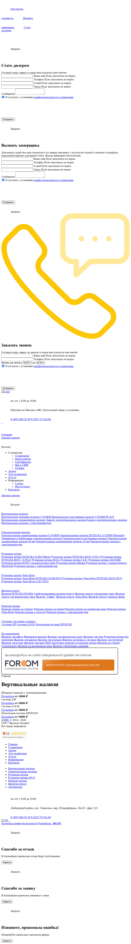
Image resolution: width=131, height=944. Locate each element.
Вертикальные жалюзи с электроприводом (26, 523)
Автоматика (15, 786)
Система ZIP (8, 624)
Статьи (19, 483)
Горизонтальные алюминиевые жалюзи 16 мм (62, 541)
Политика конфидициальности (19, 823)
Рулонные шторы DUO (21, 777)
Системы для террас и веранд (18, 621)
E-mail (37, 83)
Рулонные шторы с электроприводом (35, 566)
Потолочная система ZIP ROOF (53, 624)
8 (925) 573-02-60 (41, 419)
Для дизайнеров (17, 474)
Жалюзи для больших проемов (70, 645)
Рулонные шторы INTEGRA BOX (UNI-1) (76, 556)
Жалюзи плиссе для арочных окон (94, 593)
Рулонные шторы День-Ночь (18, 575)
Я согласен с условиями (39, 97)
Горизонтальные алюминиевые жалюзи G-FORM (30, 535)
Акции (12, 471)
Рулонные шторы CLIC (74, 559)
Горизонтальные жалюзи (15, 532)
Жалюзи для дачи (93, 636)
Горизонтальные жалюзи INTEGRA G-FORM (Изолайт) (92, 535)
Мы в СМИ (21, 465)
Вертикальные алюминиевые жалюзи (23, 520)
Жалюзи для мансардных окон (65, 636)
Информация (15, 759)
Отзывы (19, 468)
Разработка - (49, 823)
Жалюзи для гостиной (110, 639)
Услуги (12, 477)
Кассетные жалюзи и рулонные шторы (74, 642)
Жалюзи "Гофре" (45, 596)
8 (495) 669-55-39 (20, 419)
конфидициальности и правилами (54, 97)
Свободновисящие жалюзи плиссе (54, 593)
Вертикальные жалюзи (14, 513)
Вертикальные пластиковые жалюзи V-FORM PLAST (83, 516)
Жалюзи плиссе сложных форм (106, 596)
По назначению (10, 633)
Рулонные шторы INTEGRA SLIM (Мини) (26, 556)
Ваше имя (39, 75)
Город (37, 86)
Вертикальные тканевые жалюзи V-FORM (26, 516)
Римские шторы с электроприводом (67, 612)
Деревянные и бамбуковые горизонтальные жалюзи (31, 538)
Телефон (38, 79)
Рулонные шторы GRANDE (104, 559)
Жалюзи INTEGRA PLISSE (17, 593)
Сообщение (8, 93)
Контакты (14, 489)
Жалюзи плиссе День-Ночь (72, 596)
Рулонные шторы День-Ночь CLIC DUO (25, 581)
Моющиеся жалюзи (35, 636)
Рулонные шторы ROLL (46, 559)
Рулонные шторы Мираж (70, 563)
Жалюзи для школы (25, 639)
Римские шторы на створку (17, 609)
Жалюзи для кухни (12, 642)
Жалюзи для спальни (49, 639)
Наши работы (23, 458)
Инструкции (22, 486)
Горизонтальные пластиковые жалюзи (84, 538)
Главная (12, 744)
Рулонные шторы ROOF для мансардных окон (28, 563)
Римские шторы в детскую (30, 612)
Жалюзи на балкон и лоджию (79, 639)
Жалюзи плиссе (10, 590)
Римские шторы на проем (49, 609)
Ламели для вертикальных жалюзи (66, 520)
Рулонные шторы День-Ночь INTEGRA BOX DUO (92, 578)
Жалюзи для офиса (12, 636)
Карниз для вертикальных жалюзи (107, 520)
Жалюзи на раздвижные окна (35, 645)
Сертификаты (23, 461)
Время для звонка (11, 362)
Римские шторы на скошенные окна (85, 609)
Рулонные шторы (11, 553)
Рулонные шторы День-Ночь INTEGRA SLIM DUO (31, 578)
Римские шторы (10, 606)
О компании (22, 455)
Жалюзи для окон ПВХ (37, 642)
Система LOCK (26, 624)
